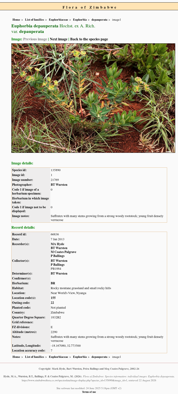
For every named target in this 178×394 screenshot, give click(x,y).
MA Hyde (57, 244)
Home (16, 19)
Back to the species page (89, 39)
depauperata (99, 19)
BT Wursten (59, 184)
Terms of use (89, 392)
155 (53, 297)
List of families (34, 19)
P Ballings (57, 255)
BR (53, 283)
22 (52, 302)
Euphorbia (80, 19)
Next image (58, 39)
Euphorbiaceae (58, 19)
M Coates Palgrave (63, 252)
